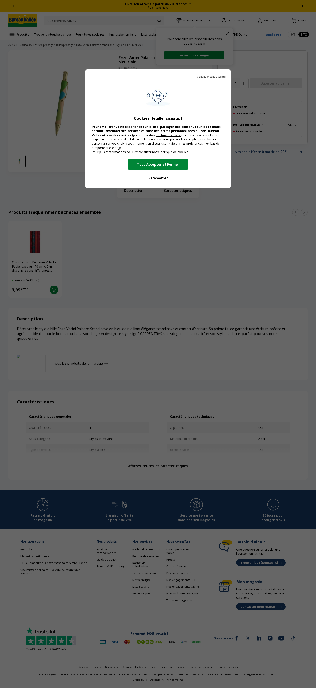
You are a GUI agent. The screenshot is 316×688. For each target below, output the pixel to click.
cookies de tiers (168, 135)
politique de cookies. (175, 152)
